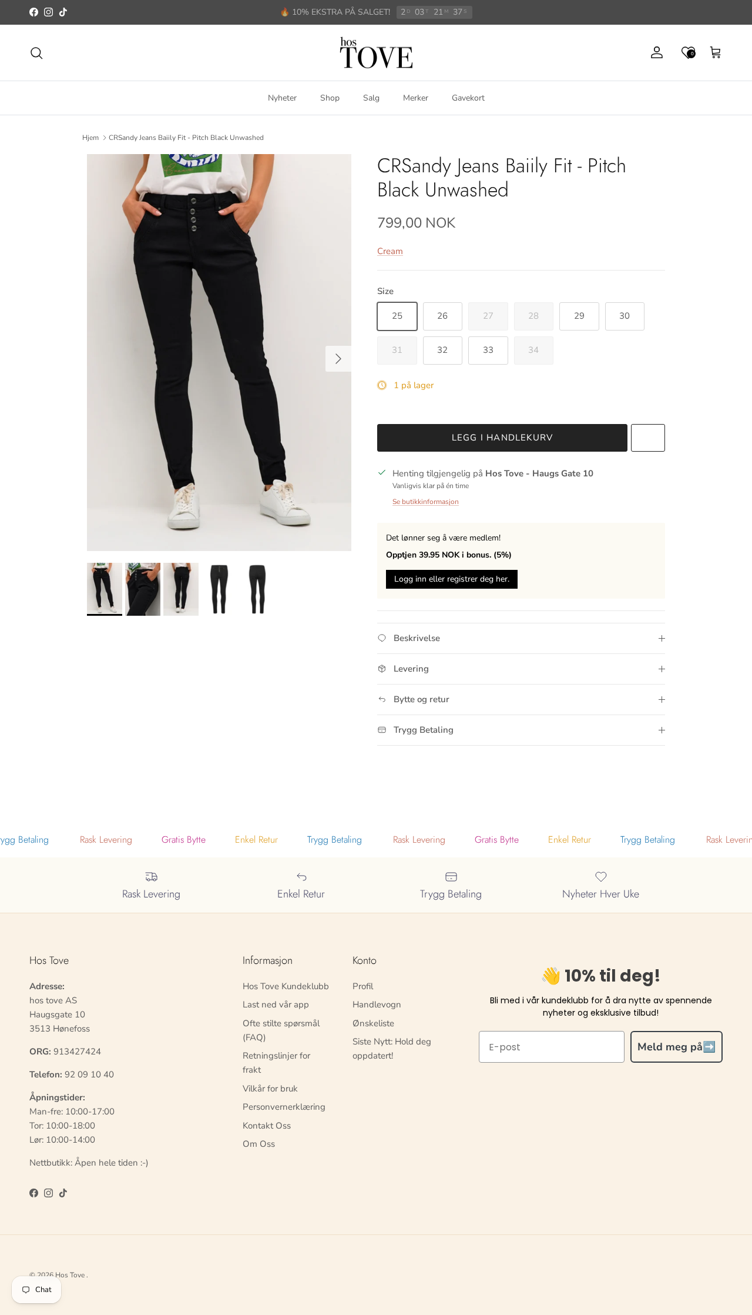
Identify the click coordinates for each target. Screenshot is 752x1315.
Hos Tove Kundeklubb (286, 986)
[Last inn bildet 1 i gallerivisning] (219, 352)
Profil (362, 986)
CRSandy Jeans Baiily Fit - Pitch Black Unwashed (186, 137)
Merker (415, 98)
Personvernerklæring (284, 1107)
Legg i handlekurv (502, 437)
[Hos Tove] (376, 52)
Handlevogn (376, 1004)
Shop (330, 98)
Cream (390, 251)
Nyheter (282, 98)
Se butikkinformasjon (425, 501)
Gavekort (468, 98)
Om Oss (259, 1144)
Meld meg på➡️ (676, 1047)
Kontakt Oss (267, 1126)
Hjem (90, 137)
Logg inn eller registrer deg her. (451, 579)
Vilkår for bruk (270, 1088)
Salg (371, 98)
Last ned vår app (276, 1004)
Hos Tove (70, 1275)
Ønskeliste (373, 1023)
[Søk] (36, 53)
